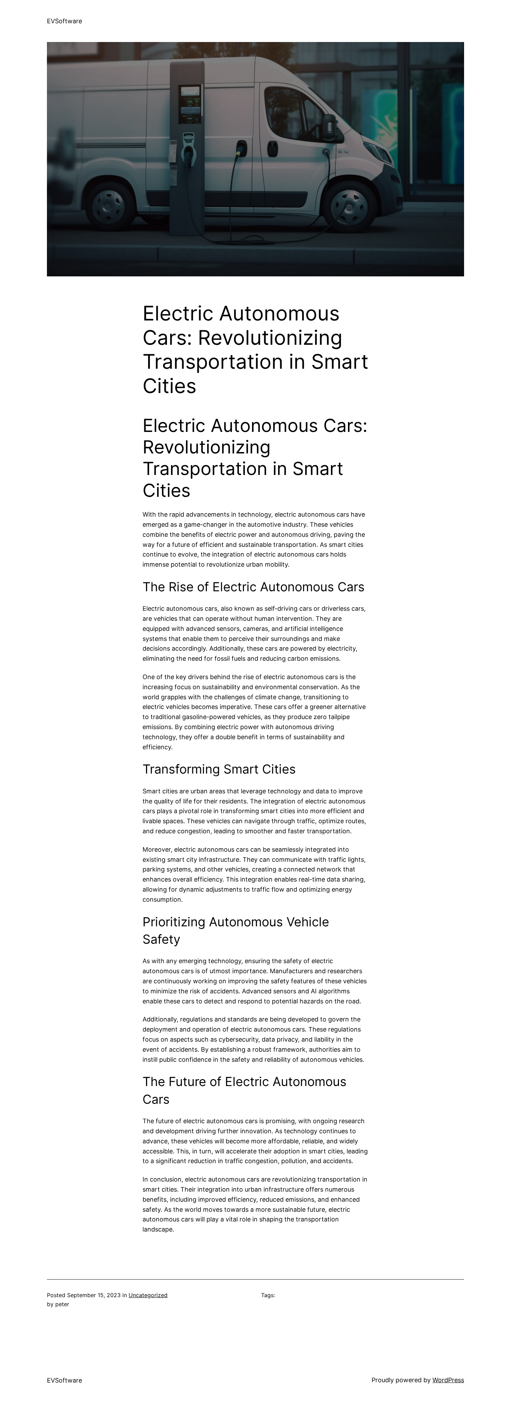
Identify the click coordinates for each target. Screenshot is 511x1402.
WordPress (448, 1380)
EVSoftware (64, 21)
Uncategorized (148, 1295)
